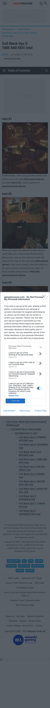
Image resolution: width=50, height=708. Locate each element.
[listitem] (25, 347)
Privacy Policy (41, 411)
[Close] (44, 297)
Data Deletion (9, 411)
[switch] (39, 353)
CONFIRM (15, 401)
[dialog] (25, 354)
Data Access (24, 411)
